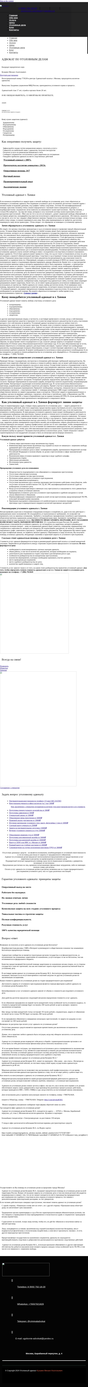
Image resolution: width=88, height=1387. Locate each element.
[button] (43, 34)
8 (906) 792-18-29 (31, 1287)
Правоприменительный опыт (18, 181)
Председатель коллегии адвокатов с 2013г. (24, 165)
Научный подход (11, 176)
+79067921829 (30, 1304)
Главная (13, 15)
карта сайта (34, 1379)
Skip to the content (7, 1)
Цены (12, 22)
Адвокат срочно (30, 293)
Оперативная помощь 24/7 (16, 171)
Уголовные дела (17, 25)
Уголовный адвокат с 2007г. (17, 160)
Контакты (14, 30)
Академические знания (14, 187)
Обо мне (13, 18)
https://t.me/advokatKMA (53, 1100)
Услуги (12, 20)
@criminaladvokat (31, 1321)
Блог (11, 27)
